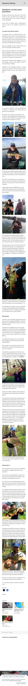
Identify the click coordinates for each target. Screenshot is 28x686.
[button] (8, 129)
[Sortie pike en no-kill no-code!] (7, 605)
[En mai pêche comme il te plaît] (7, 618)
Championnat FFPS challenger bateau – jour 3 (19, 610)
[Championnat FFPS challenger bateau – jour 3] (19, 605)
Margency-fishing (8, 3)
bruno (11, 632)
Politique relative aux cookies (15, 680)
